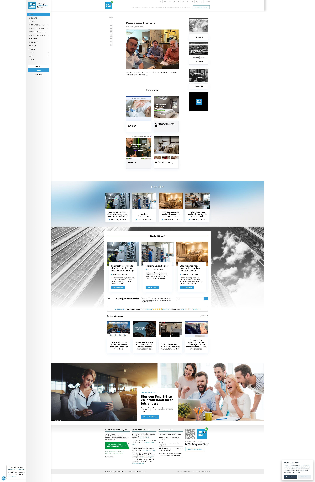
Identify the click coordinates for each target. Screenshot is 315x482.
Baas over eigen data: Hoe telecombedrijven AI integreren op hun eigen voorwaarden (143, 448)
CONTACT (32, 59)
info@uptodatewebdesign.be (113, 436)
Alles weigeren (304, 476)
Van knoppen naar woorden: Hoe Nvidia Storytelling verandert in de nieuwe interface (143, 436)
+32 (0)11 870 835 (110, 434)
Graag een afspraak (150, 417)
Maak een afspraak (195, 449)
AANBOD (32, 21)
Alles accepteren (290, 476)
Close (39, 70)
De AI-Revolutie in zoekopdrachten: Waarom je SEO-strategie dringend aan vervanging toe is (143, 455)
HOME (31, 14)
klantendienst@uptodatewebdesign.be (116, 438)
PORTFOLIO (32, 46)
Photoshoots (33, 39)
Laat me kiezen (296, 472)
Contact (38, 66)
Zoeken (207, 1)
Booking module (34, 42)
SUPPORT (32, 49)
